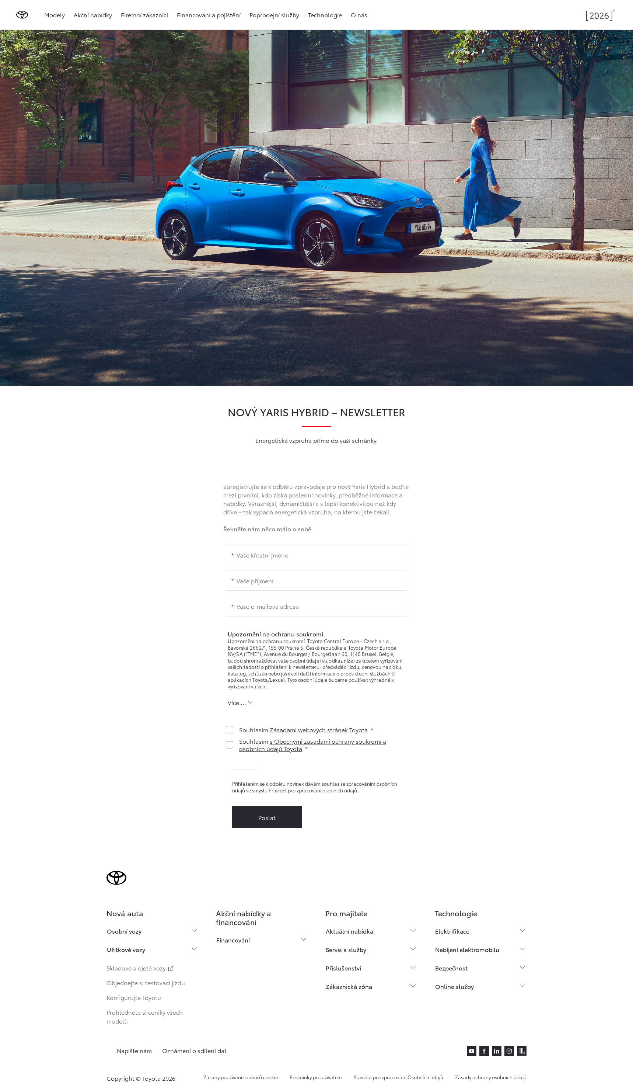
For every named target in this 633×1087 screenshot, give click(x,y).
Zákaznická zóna (349, 986)
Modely (54, 14)
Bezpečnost (451, 967)
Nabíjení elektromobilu (467, 949)
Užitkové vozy (126, 949)
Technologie (325, 14)
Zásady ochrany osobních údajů (491, 1077)
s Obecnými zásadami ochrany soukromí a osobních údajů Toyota (312, 745)
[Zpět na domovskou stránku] (22, 14)
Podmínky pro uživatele (316, 1077)
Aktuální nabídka (349, 931)
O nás (359, 14)
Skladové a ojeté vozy (136, 967)
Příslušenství (343, 967)
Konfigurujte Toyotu (133, 997)
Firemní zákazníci (144, 14)
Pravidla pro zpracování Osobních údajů (398, 1077)
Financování (233, 939)
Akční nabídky (93, 14)
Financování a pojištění (209, 14)
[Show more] (240, 702)
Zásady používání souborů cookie (240, 1077)
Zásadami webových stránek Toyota (319, 729)
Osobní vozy (124, 931)
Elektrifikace (452, 931)
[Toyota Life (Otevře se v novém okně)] (521, 1050)
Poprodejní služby (274, 14)
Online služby (454, 986)
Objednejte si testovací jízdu (145, 982)
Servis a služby (346, 949)
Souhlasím (303, 729)
